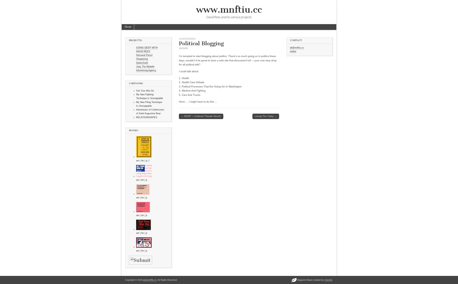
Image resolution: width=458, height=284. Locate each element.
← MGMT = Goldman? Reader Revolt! (201, 116)
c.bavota (328, 280)
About (127, 26)
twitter (293, 51)
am (137, 160)
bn (142, 160)
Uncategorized (187, 39)
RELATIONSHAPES (146, 117)
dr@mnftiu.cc (297, 47)
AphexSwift (142, 63)
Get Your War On (145, 91)
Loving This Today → (266, 116)
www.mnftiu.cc (229, 9)
